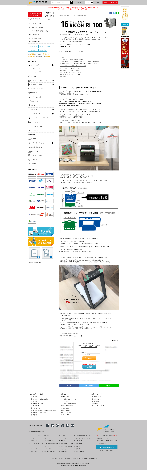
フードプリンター (36, 122)
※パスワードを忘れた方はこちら (89, 354)
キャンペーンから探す (35, 23)
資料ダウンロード (98, 399)
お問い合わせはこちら (107, 447)
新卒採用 (35, 415)
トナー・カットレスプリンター (51, 443)
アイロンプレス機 (36, 97)
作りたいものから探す (35, 38)
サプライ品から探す (34, 41)
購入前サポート (67, 410)
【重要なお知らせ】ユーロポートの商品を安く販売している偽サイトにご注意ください (73, 458)
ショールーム (36, 408)
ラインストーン (79, 443)
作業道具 (33, 163)
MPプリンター (64, 440)
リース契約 (66, 415)
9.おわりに (63, 76)
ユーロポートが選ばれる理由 (40, 399)
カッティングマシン (36, 65)
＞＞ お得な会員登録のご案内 (89, 347)
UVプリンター (35, 101)
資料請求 (48, 13)
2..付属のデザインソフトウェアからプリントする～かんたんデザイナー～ (80, 61)
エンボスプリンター (36, 155)
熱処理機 (33, 138)
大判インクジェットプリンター (39, 80)
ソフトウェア (35, 159)
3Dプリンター (64, 449)
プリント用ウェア (80, 451)
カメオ (41, 46)
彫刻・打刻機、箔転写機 (66, 446)
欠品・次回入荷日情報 (70, 403)
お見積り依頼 (48, 16)
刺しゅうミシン (33, 50)
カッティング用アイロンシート (83, 438)
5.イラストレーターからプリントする (70, 68)
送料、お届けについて (70, 399)
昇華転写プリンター (36, 84)
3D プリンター (35, 151)
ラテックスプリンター (49, 440)
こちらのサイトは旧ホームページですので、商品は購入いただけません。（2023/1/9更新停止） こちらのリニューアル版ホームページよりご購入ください (73, 8)
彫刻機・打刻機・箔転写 (37, 147)
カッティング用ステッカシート (83, 435)
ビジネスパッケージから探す (37, 27)
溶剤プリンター (34, 440)
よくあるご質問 (67, 412)
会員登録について (68, 405)
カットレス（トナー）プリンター (40, 118)
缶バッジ (33, 76)
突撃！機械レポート (68, 15)
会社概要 (35, 396)
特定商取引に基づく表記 (39, 412)
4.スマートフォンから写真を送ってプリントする (73, 66)
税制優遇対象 (43, 50)
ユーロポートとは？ (45, 19)
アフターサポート (98, 396)
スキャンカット (33, 46)
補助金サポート (97, 401)
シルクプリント (35, 109)
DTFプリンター (34, 446)
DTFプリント (35, 93)
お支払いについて (69, 401)
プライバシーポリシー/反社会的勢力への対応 (45, 410)
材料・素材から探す (34, 34)
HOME (61, 15)
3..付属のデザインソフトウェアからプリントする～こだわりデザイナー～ (80, 63)
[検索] (71, 2)
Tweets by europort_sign (34, 262)
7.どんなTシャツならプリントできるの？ (71, 72)
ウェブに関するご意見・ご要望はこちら (107, 451)
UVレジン (78, 446)
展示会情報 (36, 405)
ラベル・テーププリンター (38, 143)
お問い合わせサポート (37, 14)
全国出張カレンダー (38, 403)
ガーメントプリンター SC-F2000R (89, 91)
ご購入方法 (66, 408)
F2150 (48, 46)
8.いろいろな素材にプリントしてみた (70, 74)
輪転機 (33, 134)
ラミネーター (35, 130)
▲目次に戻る (115, 340)
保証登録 (95, 403)
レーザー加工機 (35, 113)
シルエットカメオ (36, 72)
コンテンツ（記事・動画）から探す (38, 31)
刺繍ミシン (46, 435)
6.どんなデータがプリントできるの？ (70, 70)
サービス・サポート (98, 405)
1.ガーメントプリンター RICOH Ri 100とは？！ (73, 59)
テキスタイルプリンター (37, 126)
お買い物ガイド (33, 19)
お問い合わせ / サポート (110, 2)
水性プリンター (47, 438)
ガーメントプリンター (37, 88)
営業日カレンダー (102, 443)
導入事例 (35, 401)
